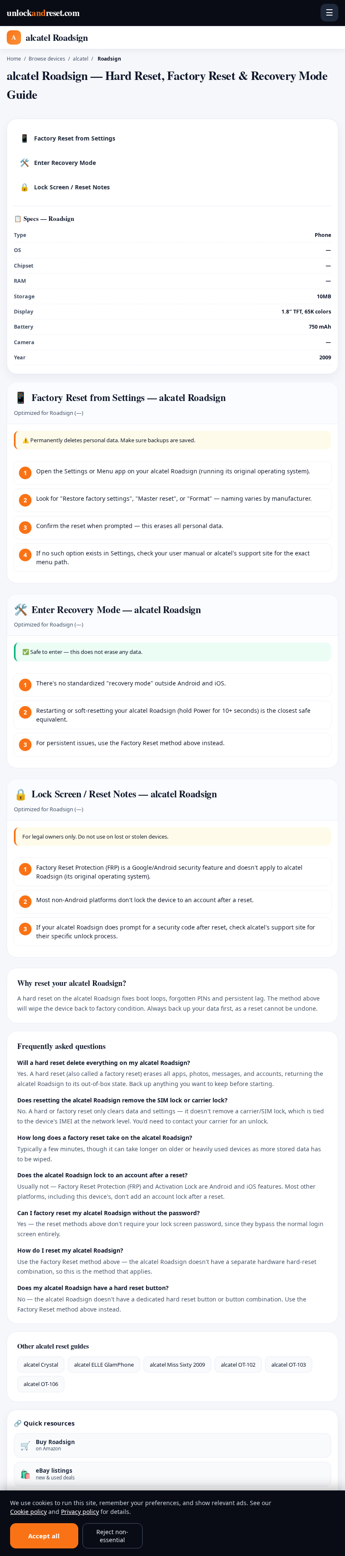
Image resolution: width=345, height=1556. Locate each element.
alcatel (80, 58)
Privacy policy (80, 1512)
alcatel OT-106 (41, 1384)
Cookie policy (28, 1512)
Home (14, 58)
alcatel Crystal (41, 1364)
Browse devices (47, 58)
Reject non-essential (112, 1536)
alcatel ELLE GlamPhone (104, 1364)
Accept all (44, 1536)
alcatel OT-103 (288, 1364)
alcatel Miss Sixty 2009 (177, 1364)
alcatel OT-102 (238, 1364)
